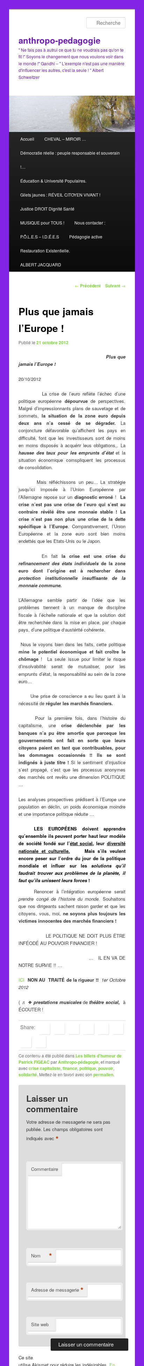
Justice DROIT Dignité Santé (47, 209)
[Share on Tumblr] (103, 1028)
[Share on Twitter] (59, 1028)
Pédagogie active (85, 236)
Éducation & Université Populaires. (53, 181)
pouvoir (105, 1068)
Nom (41, 1255)
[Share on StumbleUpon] (25, 1042)
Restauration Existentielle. (45, 250)
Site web (40, 1324)
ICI (22, 979)
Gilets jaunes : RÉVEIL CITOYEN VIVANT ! (60, 195)
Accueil (27, 139)
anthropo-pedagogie (59, 40)
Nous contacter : (89, 223)
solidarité (28, 1074)
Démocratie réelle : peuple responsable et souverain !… (70, 160)
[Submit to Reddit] (117, 1028)
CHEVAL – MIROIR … (65, 139)
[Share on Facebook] (44, 1028)
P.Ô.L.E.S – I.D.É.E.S (39, 236)
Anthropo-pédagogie (78, 1062)
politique (87, 1068)
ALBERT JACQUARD (40, 264)
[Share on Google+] (88, 1028)
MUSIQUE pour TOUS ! (42, 223)
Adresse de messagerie (57, 1289)
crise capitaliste (44, 1068)
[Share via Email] (40, 1042)
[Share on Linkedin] (73, 1028)
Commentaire (44, 1169)
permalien (103, 1074)
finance (70, 1068)
